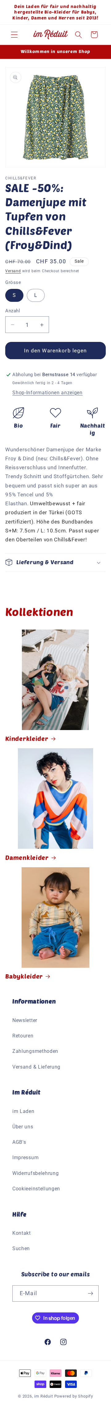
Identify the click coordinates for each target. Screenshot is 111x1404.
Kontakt (21, 1233)
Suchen (21, 1248)
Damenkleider (27, 857)
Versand (13, 271)
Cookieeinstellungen (36, 1189)
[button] (14, 35)
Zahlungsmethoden (35, 1051)
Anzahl (12, 311)
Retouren (23, 1036)
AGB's (19, 1142)
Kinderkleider (26, 738)
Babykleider (24, 976)
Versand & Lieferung (36, 1067)
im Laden (23, 1111)
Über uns (22, 1127)
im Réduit (43, 1396)
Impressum (25, 1157)
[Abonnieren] (90, 1293)
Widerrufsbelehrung (35, 1173)
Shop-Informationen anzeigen (47, 393)
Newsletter (24, 1020)
